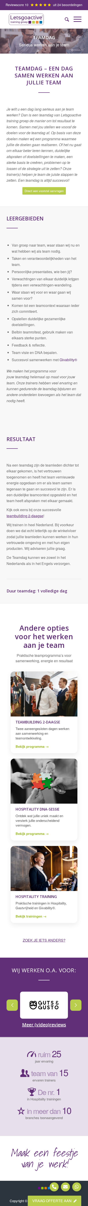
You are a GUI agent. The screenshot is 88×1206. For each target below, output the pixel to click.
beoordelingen (72, 4)
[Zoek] (64, 19)
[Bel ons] (54, 1186)
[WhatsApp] (76, 1186)
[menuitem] (64, 19)
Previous (12, 1005)
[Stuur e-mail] (65, 1186)
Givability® (68, 359)
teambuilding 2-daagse (25, 515)
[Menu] (75, 19)
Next (75, 1005)
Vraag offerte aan (52, 1200)
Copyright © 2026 (23, 1200)
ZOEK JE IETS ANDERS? (44, 940)
